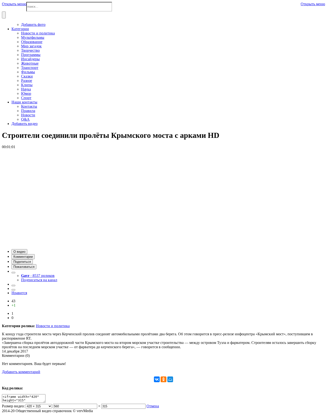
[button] (19, 251)
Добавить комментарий (21, 372)
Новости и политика (53, 326)
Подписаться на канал (39, 280)
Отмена (153, 406)
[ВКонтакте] (157, 379)
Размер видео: (13, 406)
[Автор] (13, 272)
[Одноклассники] (163, 379)
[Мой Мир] (170, 379)
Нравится (19, 293)
